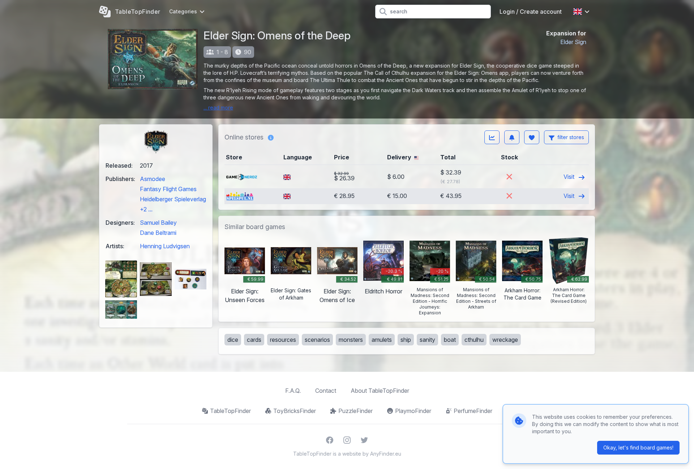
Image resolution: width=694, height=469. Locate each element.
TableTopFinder (230, 410)
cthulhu (474, 339)
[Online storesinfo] (271, 137)
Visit (570, 176)
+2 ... (146, 209)
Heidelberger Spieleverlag (173, 199)
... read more (218, 107)
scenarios (317, 339)
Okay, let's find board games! (638, 447)
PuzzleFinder (355, 410)
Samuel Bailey (158, 222)
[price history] (492, 137)
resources (283, 339)
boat (450, 339)
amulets (382, 339)
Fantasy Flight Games (168, 189)
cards (254, 339)
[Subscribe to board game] (511, 137)
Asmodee (152, 178)
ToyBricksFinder (294, 410)
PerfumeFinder (473, 410)
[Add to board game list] (531, 137)
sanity (427, 339)
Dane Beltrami (158, 232)
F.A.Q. (293, 390)
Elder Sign (573, 42)
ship (405, 339)
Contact (325, 390)
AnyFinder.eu (385, 454)
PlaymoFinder (413, 410)
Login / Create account (531, 11)
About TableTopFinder (380, 390)
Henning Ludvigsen (165, 246)
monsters (351, 339)
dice (232, 339)
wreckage (505, 339)
